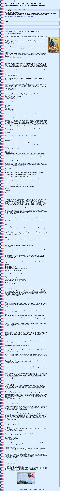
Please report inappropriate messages (14, 33)
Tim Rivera (35, 489)
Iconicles (15, 81)
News (20, 1)
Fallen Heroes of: (8, 1)
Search (13, 1)
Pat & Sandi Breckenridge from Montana (23, 450)
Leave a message (8, 31)
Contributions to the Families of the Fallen (14, 23)
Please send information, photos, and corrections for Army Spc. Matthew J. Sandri (19, 16)
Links (22, 1)
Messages (16, 1)
